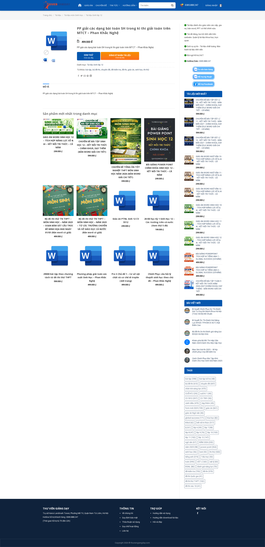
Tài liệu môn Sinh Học (73, 15)
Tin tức (114, 5)
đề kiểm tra (192, 471)
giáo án (211, 408)
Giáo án (88, 5)
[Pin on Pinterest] (88, 76)
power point (209, 447)
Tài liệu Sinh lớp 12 (94, 15)
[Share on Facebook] (78, 76)
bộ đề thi (191, 384)
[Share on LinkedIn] (91, 76)
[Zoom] (46, 52)
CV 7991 (205, 398)
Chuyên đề (101, 5)
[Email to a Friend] (85, 76)
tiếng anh (191, 457)
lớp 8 (189, 432)
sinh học (191, 452)
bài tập (190, 379)
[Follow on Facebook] (198, 513)
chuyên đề (208, 384)
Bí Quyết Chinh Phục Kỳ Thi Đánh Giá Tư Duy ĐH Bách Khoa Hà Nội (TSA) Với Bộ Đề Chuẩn (206, 311)
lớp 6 (197, 427)
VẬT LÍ (202, 462)
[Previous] (47, 41)
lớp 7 (208, 427)
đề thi (208, 471)
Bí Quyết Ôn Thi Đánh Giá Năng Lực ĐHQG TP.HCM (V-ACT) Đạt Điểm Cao (206, 322)
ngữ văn (190, 442)
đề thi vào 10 (192, 486)
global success (194, 418)
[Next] (68, 41)
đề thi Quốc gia (193, 476)
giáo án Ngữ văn (194, 413)
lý (188, 427)
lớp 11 (190, 437)
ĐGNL (189, 466)
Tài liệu (58, 15)
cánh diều (192, 403)
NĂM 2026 (206, 442)
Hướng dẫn (129, 5)
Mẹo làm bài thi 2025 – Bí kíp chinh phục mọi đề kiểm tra (205, 350)
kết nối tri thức (205, 422)
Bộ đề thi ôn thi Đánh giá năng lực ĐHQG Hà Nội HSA (207, 332)
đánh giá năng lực (207, 466)
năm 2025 (191, 447)
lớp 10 (212, 432)
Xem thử (88, 56)
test (203, 452)
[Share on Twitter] (82, 76)
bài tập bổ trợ (207, 379)
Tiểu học (207, 457)
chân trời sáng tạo (195, 388)
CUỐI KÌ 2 (191, 393)
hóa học (212, 418)
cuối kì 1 (205, 393)
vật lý (214, 462)
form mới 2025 (194, 408)
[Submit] (172, 5)
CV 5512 (191, 398)
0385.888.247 (205, 61)
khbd (189, 422)
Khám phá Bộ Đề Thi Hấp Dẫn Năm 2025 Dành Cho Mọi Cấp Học (207, 341)
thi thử (215, 452)
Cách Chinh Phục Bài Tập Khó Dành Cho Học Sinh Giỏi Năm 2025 (207, 359)
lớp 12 (203, 437)
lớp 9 (200, 432)
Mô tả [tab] (46, 86)
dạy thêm (208, 403)
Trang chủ (47, 15)
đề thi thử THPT (194, 481)
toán (189, 462)
